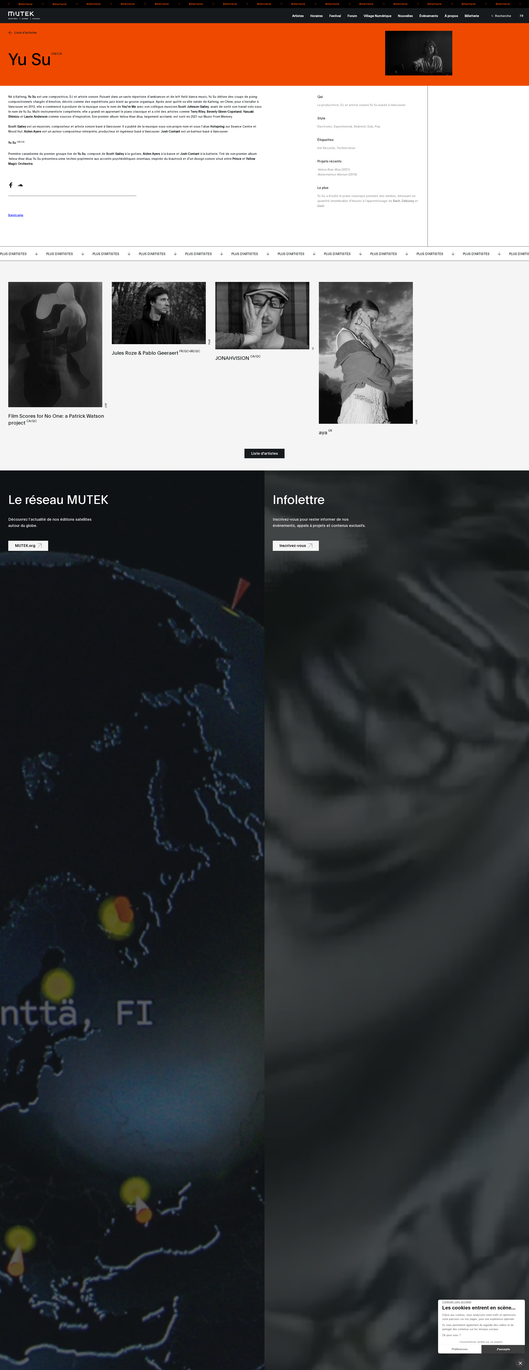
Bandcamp (15, 215)
